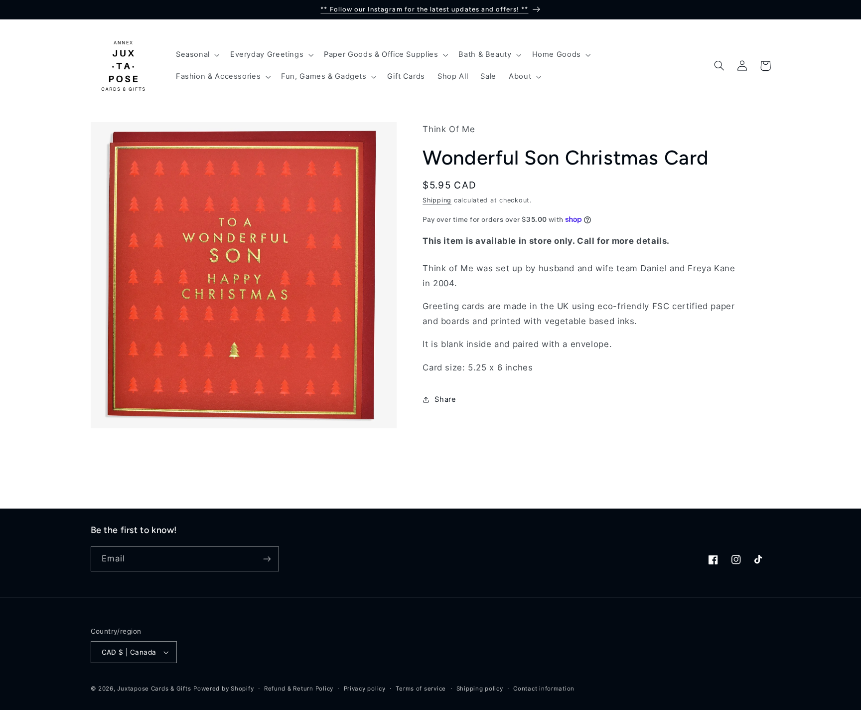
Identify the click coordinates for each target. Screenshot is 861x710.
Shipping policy (479, 688)
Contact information (543, 688)
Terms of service (421, 688)
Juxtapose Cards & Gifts (154, 688)
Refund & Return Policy (298, 688)
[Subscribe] (266, 558)
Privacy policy (365, 688)
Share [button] (445, 399)
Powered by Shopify (223, 688)
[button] (196, 55)
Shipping (437, 200)
